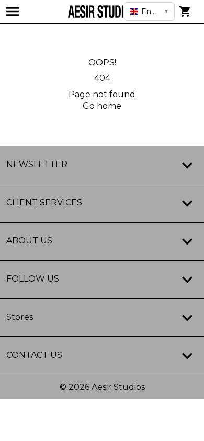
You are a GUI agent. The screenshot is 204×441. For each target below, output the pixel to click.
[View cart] (185, 11)
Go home (102, 106)
